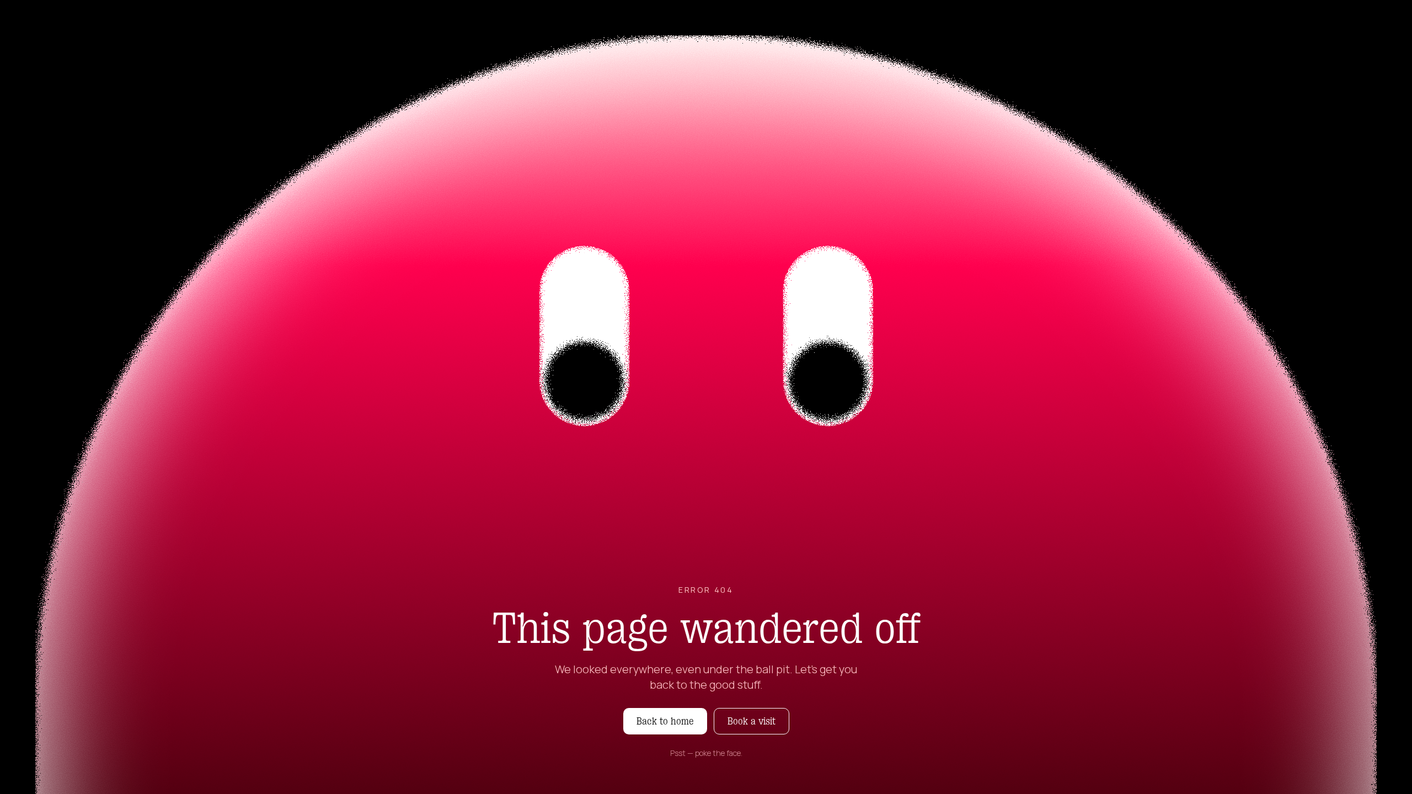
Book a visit (751, 721)
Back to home (665, 721)
